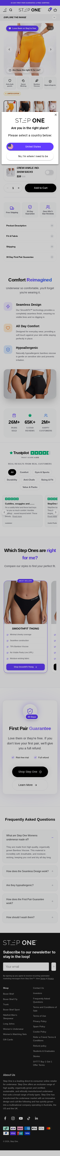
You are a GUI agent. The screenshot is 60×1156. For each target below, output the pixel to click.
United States (33, 146)
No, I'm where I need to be (33, 156)
